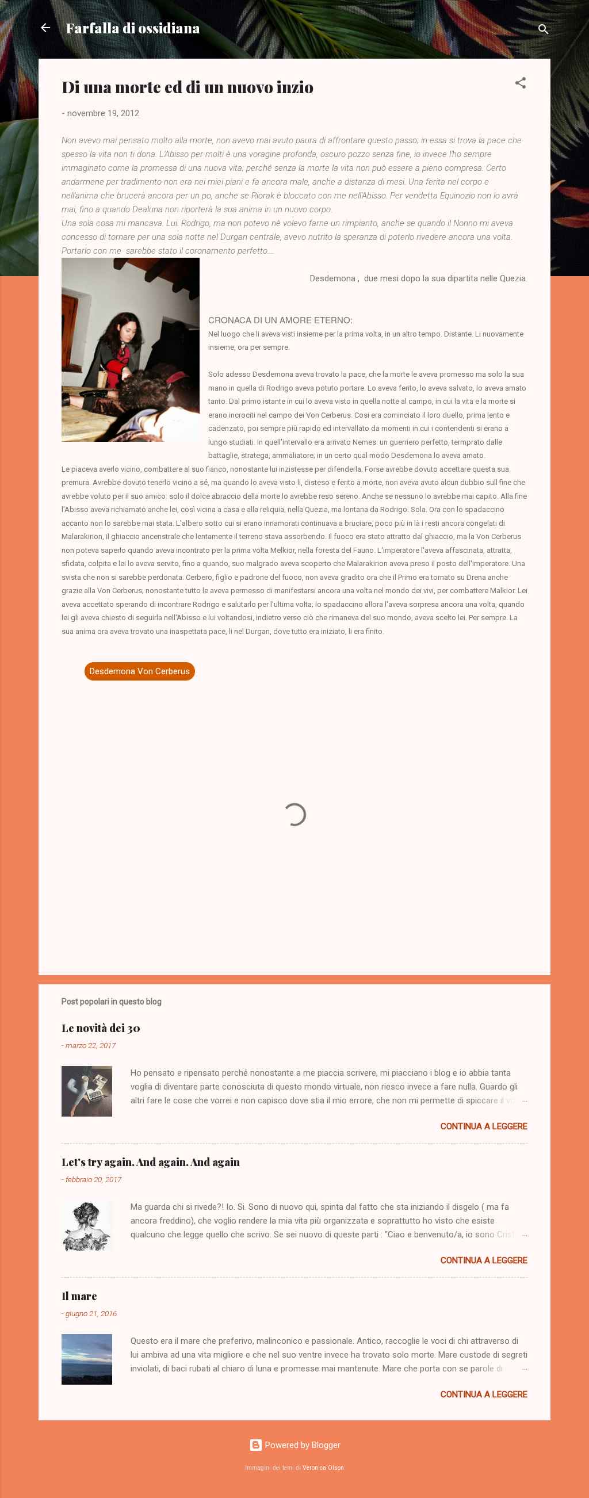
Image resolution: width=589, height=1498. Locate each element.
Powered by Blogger (302, 1445)
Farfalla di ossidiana (133, 27)
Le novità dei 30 (101, 1028)
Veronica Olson (323, 1468)
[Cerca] (543, 31)
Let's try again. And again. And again (151, 1162)
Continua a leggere (484, 1126)
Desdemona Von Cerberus (140, 671)
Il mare (79, 1296)
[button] (520, 85)
